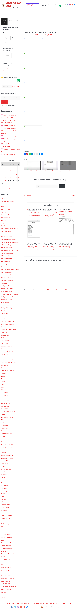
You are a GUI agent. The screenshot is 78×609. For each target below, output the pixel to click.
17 (2, 177)
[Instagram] (69, 4)
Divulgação (4, 384)
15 (16, 174)
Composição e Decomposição (8, 329)
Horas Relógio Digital (6, 447)
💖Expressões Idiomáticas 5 (8, 125)
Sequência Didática (6, 534)
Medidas (3, 480)
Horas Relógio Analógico (7, 444)
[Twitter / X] (67, 6)
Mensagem (4, 488)
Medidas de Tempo (6, 483)
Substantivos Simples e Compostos (10, 554)
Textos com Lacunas (6, 567)
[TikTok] (66, 6)
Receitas (3, 526)
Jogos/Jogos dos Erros (7, 455)
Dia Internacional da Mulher (8, 360)
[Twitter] (15, 607)
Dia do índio (4, 357)
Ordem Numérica (5, 507)
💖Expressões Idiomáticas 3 (8, 154)
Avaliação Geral (5, 305)
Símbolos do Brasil (6, 543)
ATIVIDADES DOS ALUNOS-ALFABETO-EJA (50, 210)
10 (2, 174)
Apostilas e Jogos (5, 217)
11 (5, 174)
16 (18, 174)
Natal (2, 496)
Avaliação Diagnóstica (6, 299)
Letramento (4, 466)
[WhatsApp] (66, 4)
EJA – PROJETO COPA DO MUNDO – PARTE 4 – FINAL (66, 243)
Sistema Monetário (6, 545)
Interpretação (4, 452)
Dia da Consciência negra (7, 351)
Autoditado (4, 283)
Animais (3, 206)
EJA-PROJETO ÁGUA (64, 210)
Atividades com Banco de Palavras (10, 269)
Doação (3, 387)
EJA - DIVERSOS (50, 215)
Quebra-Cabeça (5, 524)
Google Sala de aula (6, 439)
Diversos (3, 379)
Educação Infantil (5, 390)
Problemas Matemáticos (7, 515)
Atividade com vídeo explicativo (9, 228)
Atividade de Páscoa (6, 256)
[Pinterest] (70, 4)
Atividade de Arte (5, 234)
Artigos (3, 223)
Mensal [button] (10, 21)
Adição (3, 198)
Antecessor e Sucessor (7, 215)
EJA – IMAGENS (5, 406)
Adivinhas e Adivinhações (7, 201)
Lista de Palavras (5, 472)
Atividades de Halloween (7, 280)
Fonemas (3, 431)
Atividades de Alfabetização (8, 275)
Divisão (3, 381)
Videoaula (3, 592)
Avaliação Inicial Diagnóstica (8, 308)
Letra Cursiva (4, 463)
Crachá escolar (5, 340)
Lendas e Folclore (5, 461)
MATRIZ (3, 477)
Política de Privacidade (64, 603)
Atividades (4, 267)
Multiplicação (4, 491)
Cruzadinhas (4, 343)
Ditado (3, 376)
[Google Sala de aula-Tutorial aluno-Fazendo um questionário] (32, 165)
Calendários (4, 319)
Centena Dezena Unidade (7, 324)
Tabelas (3, 562)
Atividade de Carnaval (6, 236)
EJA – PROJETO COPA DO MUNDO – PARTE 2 (33, 243)
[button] (32, 5)
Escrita (3, 414)
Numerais (3, 499)
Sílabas (3, 540)
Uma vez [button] (4, 21)
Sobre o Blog (53, 603)
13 (10, 174)
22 (16, 177)
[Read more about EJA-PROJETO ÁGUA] (66, 226)
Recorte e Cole (5, 529)
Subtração (4, 556)
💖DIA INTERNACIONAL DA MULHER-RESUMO (34, 210)
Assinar (4, 102)
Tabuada (3, 565)
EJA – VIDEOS (4, 409)
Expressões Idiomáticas (7, 417)
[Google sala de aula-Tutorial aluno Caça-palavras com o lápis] (68, 165)
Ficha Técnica (4, 428)
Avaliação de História (6, 291)
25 (5, 180)
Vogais (3, 597)
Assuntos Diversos (6, 226)
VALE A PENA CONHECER (8, 578)
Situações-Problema (6, 548)
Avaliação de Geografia (7, 288)
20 (10, 177)
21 (13, 177)
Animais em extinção (6, 209)
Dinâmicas (4, 373)
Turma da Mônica (5, 575)
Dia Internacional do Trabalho (8, 362)
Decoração (4, 349)
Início (8, 603)
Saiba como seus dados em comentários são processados (61, 290)
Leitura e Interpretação (7, 458)
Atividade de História (6, 247)
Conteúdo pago (5, 335)
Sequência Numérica (6, 537)
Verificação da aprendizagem (8, 586)
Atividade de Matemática (7, 253)
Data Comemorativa (6, 346)
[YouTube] (72, 4)
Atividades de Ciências (7, 277)
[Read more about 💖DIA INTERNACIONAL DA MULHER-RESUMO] (34, 228)
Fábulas (3, 420)
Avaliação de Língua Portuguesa (9, 294)
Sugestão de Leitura (6, 559)
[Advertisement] (50, 22)
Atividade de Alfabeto (6, 231)
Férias (2, 422)
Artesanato (4, 220)
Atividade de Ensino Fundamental (10, 242)
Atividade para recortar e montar (9, 264)
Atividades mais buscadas (40, 603)
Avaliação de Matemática (7, 297)
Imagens (3, 450)
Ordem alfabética (5, 504)
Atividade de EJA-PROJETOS (8, 239)
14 (13, 174)
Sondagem (4, 551)
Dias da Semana (5, 365)
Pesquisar (16, 86)
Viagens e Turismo (6, 589)
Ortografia (4, 510)
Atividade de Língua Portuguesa (9, 250)
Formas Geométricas (6, 433)
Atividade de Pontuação (7, 258)
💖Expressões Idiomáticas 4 (8, 136)
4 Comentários (69, 211)
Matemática (4, 474)
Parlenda (3, 513)
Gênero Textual (5, 436)
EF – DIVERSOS (5, 392)
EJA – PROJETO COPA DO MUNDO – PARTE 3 (49, 243)
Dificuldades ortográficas (7, 370)
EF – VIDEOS (4, 398)
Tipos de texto (5, 570)
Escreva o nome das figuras (8, 411)
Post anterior (28, 195)
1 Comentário (37, 212)
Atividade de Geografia (7, 245)
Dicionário (3, 368)
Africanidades (4, 204)
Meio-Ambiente (5, 485)
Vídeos (3, 595)
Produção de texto (6, 518)
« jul (10, 188)
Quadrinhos (4, 521)
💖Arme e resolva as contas (8, 128)
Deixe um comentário (41, 35)
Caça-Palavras (4, 316)
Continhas (3, 338)
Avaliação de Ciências (6, 286)
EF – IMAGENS (5, 395)
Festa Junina (4, 425)
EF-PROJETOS (5, 401)
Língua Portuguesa (6, 469)
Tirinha (3, 573)
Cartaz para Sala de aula (7, 321)
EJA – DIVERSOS (5, 403)
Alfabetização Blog (14, 4)
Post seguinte (72, 195)
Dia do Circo (4, 354)
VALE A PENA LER (5, 581)
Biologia (3, 310)
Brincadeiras (4, 313)
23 (18, 177)
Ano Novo (3, 212)
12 (8, 174)
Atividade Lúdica (5, 261)
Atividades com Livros (6, 272)
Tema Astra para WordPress (70, 607)
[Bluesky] (74, 4)
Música (3, 493)
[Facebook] (67, 4)
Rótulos (3, 532)
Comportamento (5, 327)
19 (8, 177)
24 (2, 180)
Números (3, 502)
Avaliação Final (5, 302)
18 (5, 177)
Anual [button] (17, 20)
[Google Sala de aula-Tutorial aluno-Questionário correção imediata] (50, 165)
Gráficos (3, 442)
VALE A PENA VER (6, 584)
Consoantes (4, 332)
